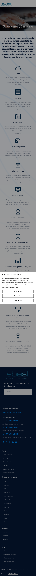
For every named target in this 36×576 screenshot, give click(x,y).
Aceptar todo (18, 291)
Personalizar (18, 296)
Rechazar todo (18, 300)
